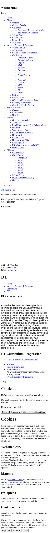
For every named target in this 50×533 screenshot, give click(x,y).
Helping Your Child (20, 140)
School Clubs (18, 137)
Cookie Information (15, 367)
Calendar (16, 110)
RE (19, 73)
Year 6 (20, 172)
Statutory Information (21, 102)
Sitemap (10, 364)
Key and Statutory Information (20, 45)
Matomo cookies (15, 479)
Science (21, 68)
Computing (23, 70)
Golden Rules (18, 152)
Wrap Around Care (20, 130)
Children (10, 150)
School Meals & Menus (22, 132)
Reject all (6, 412)
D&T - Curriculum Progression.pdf (22, 359)
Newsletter (17, 115)
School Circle (18, 175)
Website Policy (13, 369)
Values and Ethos (19, 48)
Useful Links (18, 147)
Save (25, 530)
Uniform (16, 127)
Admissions (17, 50)
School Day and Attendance (24, 53)
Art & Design (24, 75)
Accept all (16, 412)
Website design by (20, 377)
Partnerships (17, 40)
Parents (10, 117)
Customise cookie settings (34, 412)
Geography (23, 80)
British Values (18, 97)
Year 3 (20, 165)
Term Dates (17, 122)
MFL (20, 85)
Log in (9, 185)
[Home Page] (8, 190)
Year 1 (20, 160)
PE (19, 90)
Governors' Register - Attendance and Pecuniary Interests (32, 31)
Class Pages (17, 155)
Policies (15, 95)
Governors (17, 28)
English (21, 63)
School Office (18, 38)
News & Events (14, 107)
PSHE (20, 92)
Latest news (17, 112)
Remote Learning (25, 58)
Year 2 (20, 162)
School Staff (17, 35)
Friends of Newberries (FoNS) (25, 145)
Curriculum (17, 55)
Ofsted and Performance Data (25, 100)
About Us (11, 20)
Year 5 (20, 170)
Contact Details (19, 25)
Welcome (16, 23)
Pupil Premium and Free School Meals (29, 125)
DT (19, 77)
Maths (20, 65)
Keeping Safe (18, 142)
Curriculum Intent (25, 60)
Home (9, 18)
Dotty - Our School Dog (23, 177)
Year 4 (20, 167)
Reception (22, 157)
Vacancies (16, 43)
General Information (21, 120)
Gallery (15, 180)
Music (20, 87)
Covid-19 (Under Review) (23, 105)
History (21, 82)
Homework (17, 135)
